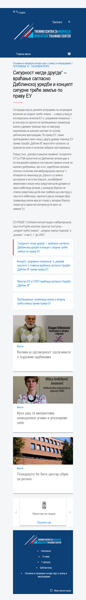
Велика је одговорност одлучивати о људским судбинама (44, 354)
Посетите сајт (44, 522)
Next (70, 512)
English (22, 12)
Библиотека (46, 567)
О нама (45, 556)
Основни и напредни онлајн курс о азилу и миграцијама (42, 63)
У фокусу (45, 562)
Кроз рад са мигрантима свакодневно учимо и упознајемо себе (42, 418)
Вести (20, 346)
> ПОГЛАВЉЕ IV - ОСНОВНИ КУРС (43, 64)
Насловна (46, 550)
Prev (16, 512)
